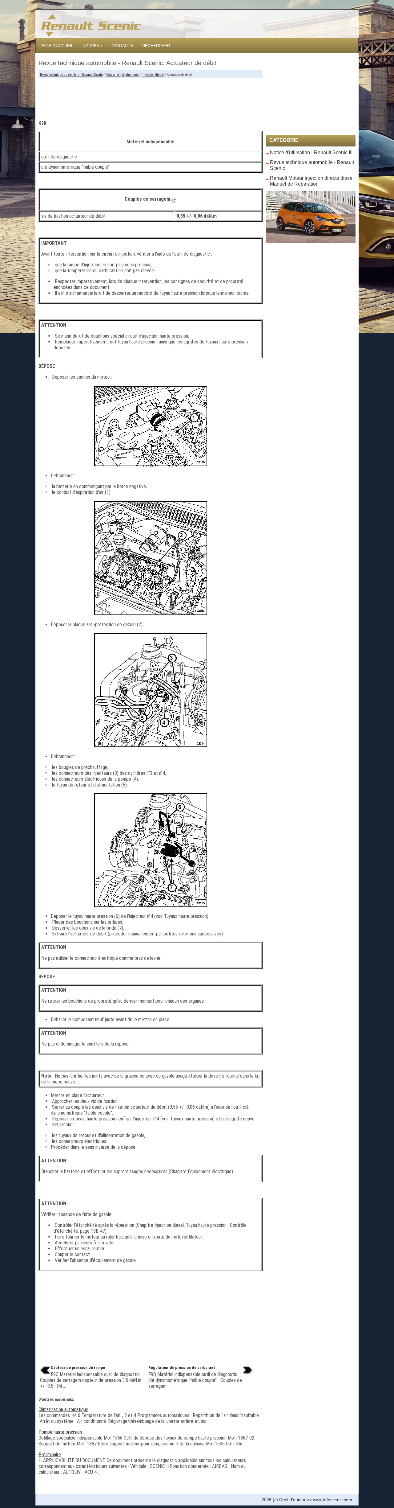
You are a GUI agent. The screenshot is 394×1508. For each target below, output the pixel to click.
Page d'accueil (56, 45)
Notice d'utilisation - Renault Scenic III (311, 152)
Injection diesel (153, 75)
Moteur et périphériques (122, 75)
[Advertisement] (150, 96)
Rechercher (156, 45)
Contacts (122, 45)
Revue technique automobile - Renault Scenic (71, 75)
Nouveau (92, 45)
